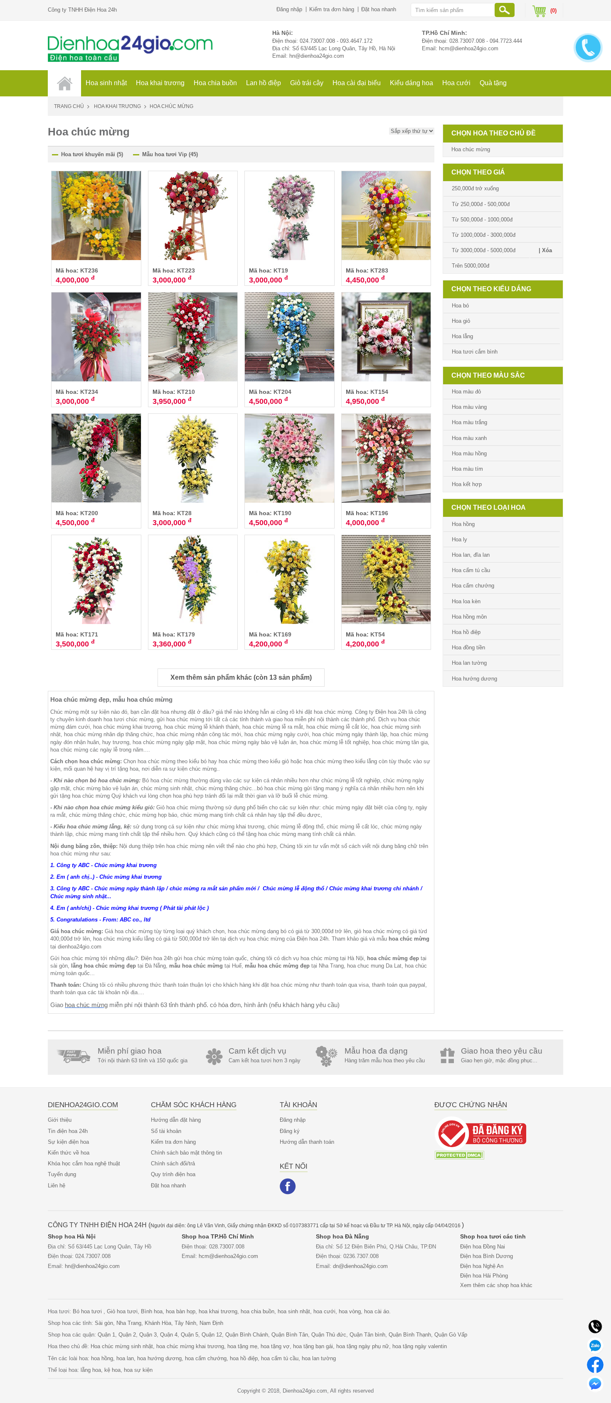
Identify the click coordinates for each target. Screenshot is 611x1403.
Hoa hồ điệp (466, 632)
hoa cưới (324, 1311)
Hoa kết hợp (467, 484)
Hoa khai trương (160, 82)
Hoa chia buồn (215, 82)
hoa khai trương (218, 1311)
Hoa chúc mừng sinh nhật (122, 1346)
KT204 (282, 391)
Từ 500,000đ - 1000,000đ (482, 219)
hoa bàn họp (180, 1311)
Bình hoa (152, 1311)
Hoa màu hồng (469, 453)
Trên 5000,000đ (470, 266)
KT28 (184, 513)
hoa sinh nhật (294, 1311)
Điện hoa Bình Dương (486, 1256)
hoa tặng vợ (275, 1346)
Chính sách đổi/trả (173, 1163)
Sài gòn (104, 1323)
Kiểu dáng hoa (411, 82)
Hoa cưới (456, 82)
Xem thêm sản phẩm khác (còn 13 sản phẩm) (241, 677)
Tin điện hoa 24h (68, 1131)
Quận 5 (189, 1335)
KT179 (186, 634)
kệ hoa (112, 1370)
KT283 (379, 270)
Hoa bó (460, 305)
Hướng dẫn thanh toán (307, 1142)
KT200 (89, 513)
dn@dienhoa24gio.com (360, 1266)
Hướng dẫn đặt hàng (176, 1120)
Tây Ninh (185, 1323)
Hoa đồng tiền (468, 647)
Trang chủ (69, 106)
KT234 (89, 391)
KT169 (282, 634)
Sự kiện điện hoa (68, 1142)
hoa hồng (102, 1358)
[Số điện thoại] (595, 1325)
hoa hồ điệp (244, 1358)
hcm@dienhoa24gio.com (468, 48)
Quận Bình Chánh (246, 1335)
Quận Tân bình (367, 1335)
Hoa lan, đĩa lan (471, 555)
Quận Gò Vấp (450, 1335)
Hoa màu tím (467, 469)
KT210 (186, 391)
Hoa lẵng (462, 336)
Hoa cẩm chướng (473, 585)
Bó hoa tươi (88, 1311)
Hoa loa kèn (466, 601)
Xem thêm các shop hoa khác (496, 1285)
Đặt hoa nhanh (378, 9)
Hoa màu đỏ (466, 391)
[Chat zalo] (595, 1345)
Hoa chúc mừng (470, 149)
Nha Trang (128, 1323)
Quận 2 (127, 1335)
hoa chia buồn (257, 1311)
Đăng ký (290, 1131)
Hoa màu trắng (469, 422)
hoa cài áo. (377, 1311)
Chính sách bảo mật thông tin (186, 1153)
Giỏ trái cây (306, 82)
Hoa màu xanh (469, 438)
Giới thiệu (59, 1120)
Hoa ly (459, 539)
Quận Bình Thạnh (410, 1335)
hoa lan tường (319, 1358)
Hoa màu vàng (469, 407)
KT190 (282, 513)
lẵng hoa (91, 1370)
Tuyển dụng (62, 1174)
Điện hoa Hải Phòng (484, 1276)
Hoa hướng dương (474, 679)
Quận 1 (106, 1335)
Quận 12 (212, 1335)
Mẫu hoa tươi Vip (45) (170, 154)
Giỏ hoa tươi (122, 1311)
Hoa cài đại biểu (357, 82)
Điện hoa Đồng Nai (482, 1246)
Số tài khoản (166, 1131)
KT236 (89, 270)
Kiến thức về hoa (68, 1153)
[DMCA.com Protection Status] (459, 1155)
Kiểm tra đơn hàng (331, 9)
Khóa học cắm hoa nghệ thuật (84, 1163)
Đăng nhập (289, 9)
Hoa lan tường (469, 663)
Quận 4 (168, 1335)
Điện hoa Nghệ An (481, 1266)
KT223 (186, 270)
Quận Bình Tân (289, 1335)
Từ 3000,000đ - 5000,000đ (483, 250)
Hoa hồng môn (469, 617)
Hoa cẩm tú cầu (471, 570)
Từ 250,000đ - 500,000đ (481, 204)
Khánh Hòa (158, 1323)
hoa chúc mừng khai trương (190, 1346)
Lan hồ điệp (263, 82)
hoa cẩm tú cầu (279, 1358)
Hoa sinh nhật (106, 82)
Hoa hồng (463, 524)
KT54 (377, 634)
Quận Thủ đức (328, 1335)
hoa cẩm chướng (206, 1358)
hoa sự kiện (138, 1370)
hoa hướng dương (159, 1358)
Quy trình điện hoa (173, 1174)
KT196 (379, 513)
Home (64, 83)
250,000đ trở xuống (475, 188)
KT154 (379, 391)
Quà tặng (493, 82)
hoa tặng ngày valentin (419, 1346)
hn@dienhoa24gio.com (316, 56)
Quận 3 (148, 1335)
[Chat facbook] (595, 1364)
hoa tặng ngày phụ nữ (362, 1346)
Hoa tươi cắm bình (475, 352)
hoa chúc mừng (86, 1005)
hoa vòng (350, 1311)
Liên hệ (56, 1185)
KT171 (89, 634)
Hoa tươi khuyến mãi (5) (92, 154)
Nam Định (211, 1323)
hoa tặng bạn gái (313, 1346)
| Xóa (545, 250)
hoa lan (125, 1358)
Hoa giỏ (461, 321)
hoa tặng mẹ (242, 1346)
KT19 (280, 270)
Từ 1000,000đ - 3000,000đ (483, 235)
